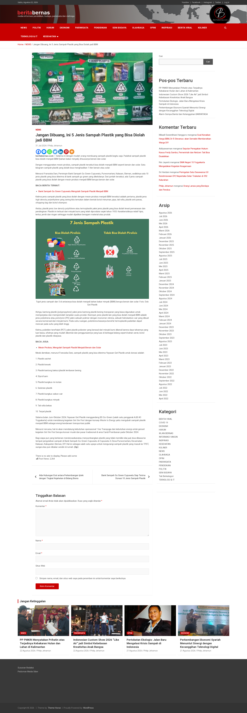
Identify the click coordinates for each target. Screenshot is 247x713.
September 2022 (166, 380)
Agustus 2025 (165, 255)
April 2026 (163, 227)
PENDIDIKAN (100, 27)
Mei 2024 (163, 309)
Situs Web (40, 566)
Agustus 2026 (165, 213)
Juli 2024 (163, 302)
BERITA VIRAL (185, 27)
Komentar (41, 506)
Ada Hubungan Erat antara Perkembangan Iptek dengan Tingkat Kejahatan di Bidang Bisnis (61, 477)
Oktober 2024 (165, 291)
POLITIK (37, 27)
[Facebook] (38, 151)
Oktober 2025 (165, 248)
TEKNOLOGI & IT (29, 36)
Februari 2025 (165, 277)
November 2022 (166, 373)
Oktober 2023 (165, 334)
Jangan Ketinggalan (33, 601)
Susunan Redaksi (26, 667)
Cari (161, 56)
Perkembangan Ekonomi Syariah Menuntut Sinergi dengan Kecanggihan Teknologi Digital (200, 643)
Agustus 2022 (165, 384)
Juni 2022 (163, 391)
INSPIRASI (167, 27)
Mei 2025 (163, 266)
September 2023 (166, 338)
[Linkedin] (60, 151)
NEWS (24, 27)
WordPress (88, 708)
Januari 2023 (165, 366)
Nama (39, 540)
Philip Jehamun (55, 145)
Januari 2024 (165, 323)
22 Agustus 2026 (27, 651)
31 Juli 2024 (41, 145)
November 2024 (166, 288)
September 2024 (166, 295)
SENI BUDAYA (119, 27)
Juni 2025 (163, 263)
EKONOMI (64, 27)
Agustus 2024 (165, 298)
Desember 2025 (166, 241)
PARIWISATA (81, 27)
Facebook (196, 2)
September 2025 (166, 252)
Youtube (185, 2)
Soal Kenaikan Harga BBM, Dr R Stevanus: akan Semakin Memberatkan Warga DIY (185, 139)
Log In (226, 2)
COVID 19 (163, 422)
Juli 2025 (163, 259)
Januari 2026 (165, 238)
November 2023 (166, 330)
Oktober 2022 (165, 377)
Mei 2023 (163, 352)
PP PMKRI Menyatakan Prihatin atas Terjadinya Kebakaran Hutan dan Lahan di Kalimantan (42, 643)
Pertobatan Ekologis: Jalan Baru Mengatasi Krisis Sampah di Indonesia (146, 643)
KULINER (202, 27)
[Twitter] (55, 151)
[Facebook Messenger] (43, 151)
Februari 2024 (165, 320)
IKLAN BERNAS (166, 433)
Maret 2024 (164, 316)
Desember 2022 (166, 370)
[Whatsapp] (49, 151)
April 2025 (163, 270)
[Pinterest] (66, 151)
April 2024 (163, 313)
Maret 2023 (164, 359)
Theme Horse (54, 708)
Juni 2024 (163, 305)
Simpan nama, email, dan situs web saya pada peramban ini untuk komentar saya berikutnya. (82, 578)
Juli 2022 (163, 388)
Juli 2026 (163, 216)
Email (39, 553)
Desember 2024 (166, 284)
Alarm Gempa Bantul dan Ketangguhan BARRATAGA (183, 114)
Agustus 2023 (165, 341)
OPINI (153, 27)
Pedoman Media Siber (28, 671)
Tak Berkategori (166, 476)
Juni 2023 (163, 348)
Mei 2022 (163, 395)
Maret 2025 (164, 273)
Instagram (208, 2)
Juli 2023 (163, 345)
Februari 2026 (165, 234)
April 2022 (163, 398)
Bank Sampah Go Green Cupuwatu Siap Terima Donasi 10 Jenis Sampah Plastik (123, 477)
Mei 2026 (163, 223)
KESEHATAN (49, 36)
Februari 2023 (165, 363)
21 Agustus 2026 (134, 651)
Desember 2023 (166, 327)
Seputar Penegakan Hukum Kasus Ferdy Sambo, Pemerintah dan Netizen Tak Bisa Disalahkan (184, 152)
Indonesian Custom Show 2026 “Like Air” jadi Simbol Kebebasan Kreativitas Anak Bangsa (96, 643)
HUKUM (50, 27)
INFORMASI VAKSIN (168, 437)
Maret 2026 (164, 230)
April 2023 (163, 355)
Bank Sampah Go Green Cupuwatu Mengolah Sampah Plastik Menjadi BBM (73, 191)
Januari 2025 (165, 280)
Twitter (218, 2)
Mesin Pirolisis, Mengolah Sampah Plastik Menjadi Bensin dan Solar (69, 347)
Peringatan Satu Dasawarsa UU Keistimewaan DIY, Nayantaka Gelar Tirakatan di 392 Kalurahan (183, 176)
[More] (71, 151)
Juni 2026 (163, 220)
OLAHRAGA (138, 27)
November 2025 (166, 245)
